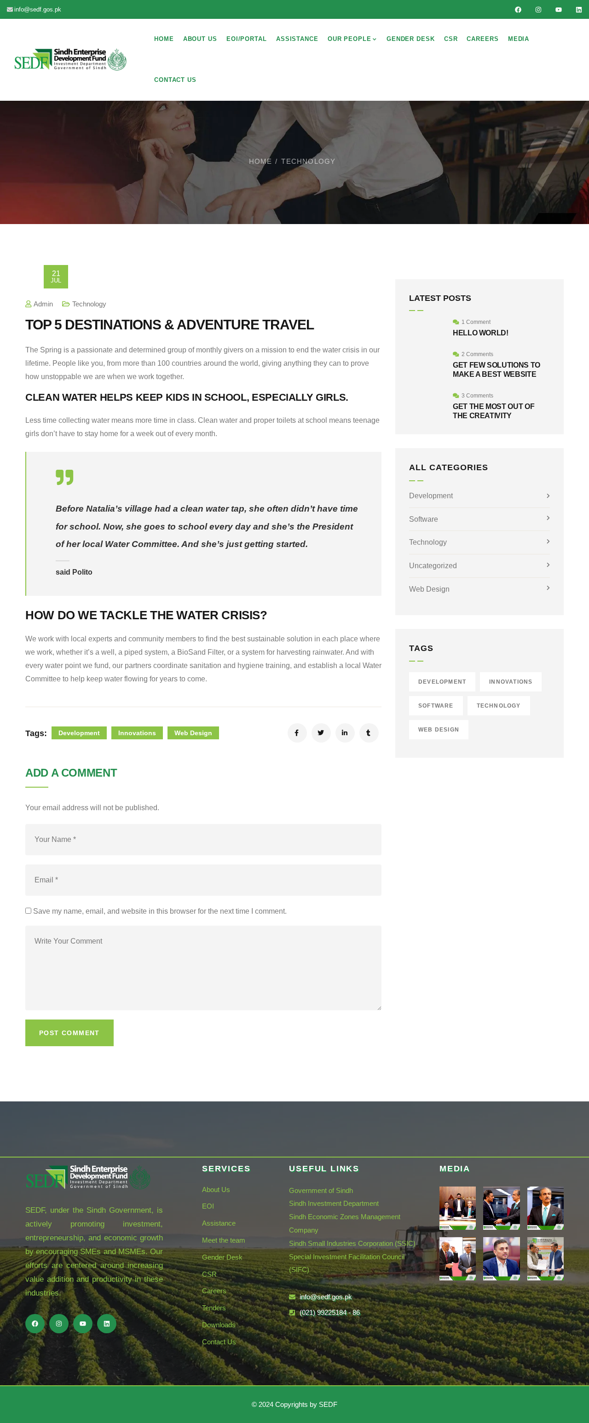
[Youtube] (558, 9)
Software (423, 519)
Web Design (193, 733)
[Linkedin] (579, 9)
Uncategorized (433, 566)
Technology (308, 161)
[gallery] (457, 1208)
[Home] (70, 59)
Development (79, 733)
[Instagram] (538, 9)
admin (43, 304)
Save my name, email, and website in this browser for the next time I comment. (160, 911)
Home (260, 161)
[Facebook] (518, 9)
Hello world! (480, 333)
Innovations (137, 733)
